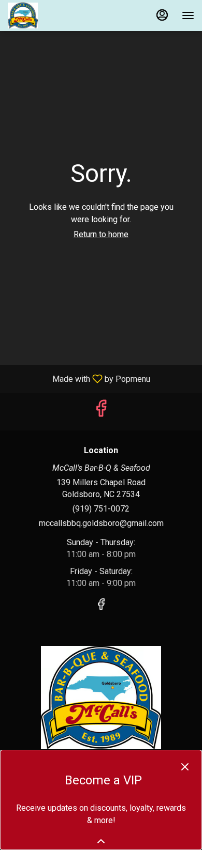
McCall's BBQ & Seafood (101, 697)
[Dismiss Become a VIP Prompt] (184, 766)
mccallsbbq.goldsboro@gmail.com (101, 523)
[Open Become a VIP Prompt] (101, 841)
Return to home (101, 234)
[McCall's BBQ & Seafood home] (54, 15)
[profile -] (162, 15)
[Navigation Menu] (188, 15)
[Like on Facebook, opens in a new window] (101, 411)
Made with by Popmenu (79, 378)
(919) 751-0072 (101, 509)
